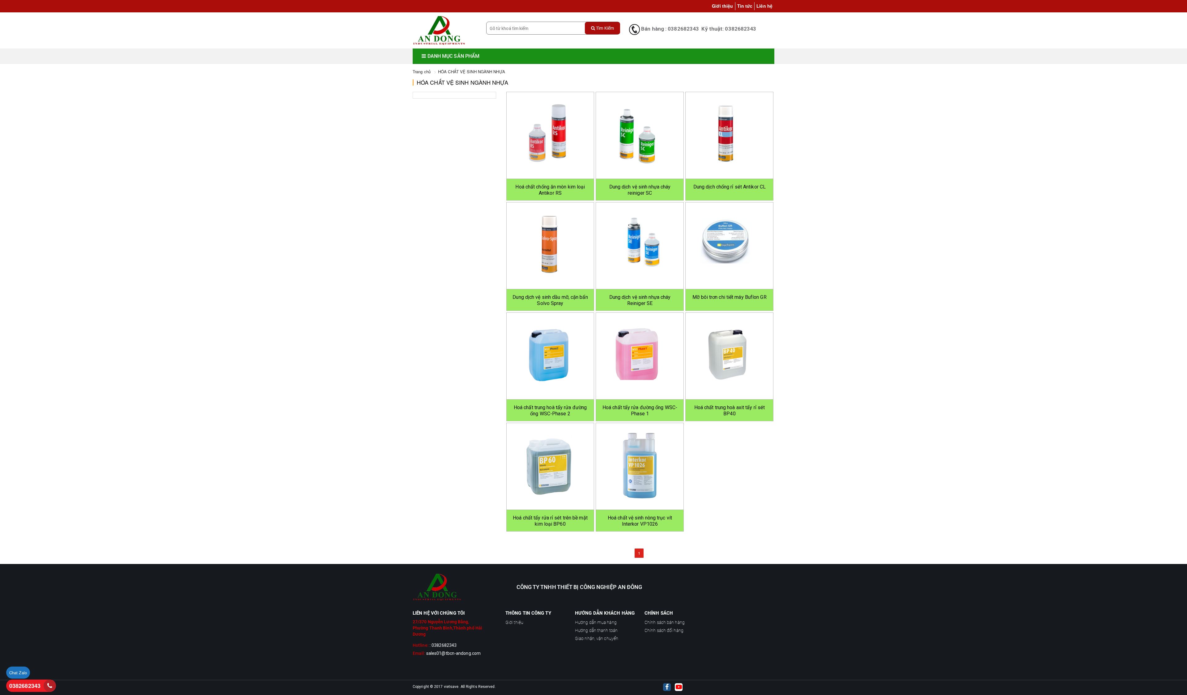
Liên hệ (764, 6)
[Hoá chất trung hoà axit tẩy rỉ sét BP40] (729, 356)
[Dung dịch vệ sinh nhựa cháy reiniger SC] (639, 135)
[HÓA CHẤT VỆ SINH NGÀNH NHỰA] (439, 30)
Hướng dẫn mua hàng (596, 622)
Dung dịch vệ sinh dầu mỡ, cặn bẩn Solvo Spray (550, 300)
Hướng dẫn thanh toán (596, 630)
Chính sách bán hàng (665, 622)
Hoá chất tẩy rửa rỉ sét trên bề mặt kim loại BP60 (550, 521)
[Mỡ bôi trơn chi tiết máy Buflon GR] (729, 245)
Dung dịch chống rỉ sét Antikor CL (729, 187)
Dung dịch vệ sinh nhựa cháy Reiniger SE (640, 300)
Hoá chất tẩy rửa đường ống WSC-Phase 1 (639, 411)
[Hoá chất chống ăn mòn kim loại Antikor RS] (550, 135)
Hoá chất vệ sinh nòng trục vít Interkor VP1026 (640, 521)
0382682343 (24, 686)
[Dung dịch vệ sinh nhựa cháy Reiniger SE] (639, 245)
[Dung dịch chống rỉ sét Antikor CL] (729, 135)
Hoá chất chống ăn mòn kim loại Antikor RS (550, 190)
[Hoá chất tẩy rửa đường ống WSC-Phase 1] (639, 356)
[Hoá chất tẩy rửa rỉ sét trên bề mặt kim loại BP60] (550, 466)
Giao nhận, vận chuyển (596, 638)
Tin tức (745, 6)
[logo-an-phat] (454, 587)
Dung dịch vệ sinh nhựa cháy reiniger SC (640, 190)
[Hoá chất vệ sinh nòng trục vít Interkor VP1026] (639, 466)
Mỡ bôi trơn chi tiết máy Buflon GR (729, 297)
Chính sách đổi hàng (664, 630)
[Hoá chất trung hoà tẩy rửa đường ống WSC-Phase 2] (550, 356)
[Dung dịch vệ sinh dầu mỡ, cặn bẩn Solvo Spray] (550, 245)
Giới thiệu (722, 6)
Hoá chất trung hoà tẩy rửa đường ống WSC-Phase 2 (550, 411)
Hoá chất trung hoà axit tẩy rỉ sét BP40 (729, 411)
